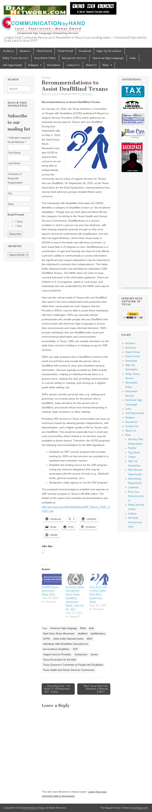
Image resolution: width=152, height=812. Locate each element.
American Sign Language (108, 58)
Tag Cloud (134, 452)
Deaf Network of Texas (33, 808)
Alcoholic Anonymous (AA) (135, 522)
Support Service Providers (57, 654)
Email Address (17, 141)
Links (133, 58)
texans (94, 654)
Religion (33, 65)
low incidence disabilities (56, 649)
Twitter (132, 456)
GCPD (46, 639)
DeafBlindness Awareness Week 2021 (50, 590)
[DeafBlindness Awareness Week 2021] (52, 579)
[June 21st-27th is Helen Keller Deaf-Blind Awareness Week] (99, 579)
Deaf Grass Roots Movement (58, 633)
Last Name (14, 163)
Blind (83, 628)
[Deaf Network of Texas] (35, 8)
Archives (8, 51)
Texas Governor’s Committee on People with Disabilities (73, 665)
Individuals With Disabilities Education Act (65, 644)
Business (25, 51)
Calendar (133, 487)
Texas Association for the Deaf (59, 659)
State (11, 204)
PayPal (132, 447)
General (46, 78)
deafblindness (98, 633)
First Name (14, 152)
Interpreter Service (74, 58)
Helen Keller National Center (68, 639)
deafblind (82, 633)
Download (85, 51)
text (19, 225)
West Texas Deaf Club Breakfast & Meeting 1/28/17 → (96, 689)
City (10, 193)
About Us (91, 65)
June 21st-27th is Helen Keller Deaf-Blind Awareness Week (98, 594)
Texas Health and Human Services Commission (68, 670)
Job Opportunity (12, 65)
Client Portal (44, 51)
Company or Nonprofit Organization (15, 178)
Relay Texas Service (15, 58)
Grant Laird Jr (51, 93)
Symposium (81, 654)
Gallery (132, 513)
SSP (75, 649)
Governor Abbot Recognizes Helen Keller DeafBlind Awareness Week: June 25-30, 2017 (75, 598)
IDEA (89, 639)
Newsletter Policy (45, 58)
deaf (91, 628)
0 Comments (86, 93)
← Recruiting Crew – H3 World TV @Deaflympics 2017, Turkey (57, 689)
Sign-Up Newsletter (109, 51)
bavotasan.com (140, 808)
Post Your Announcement (136, 496)
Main (106, 65)
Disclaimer (54, 65)
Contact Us (73, 65)
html (19, 221)
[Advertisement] (137, 232)
